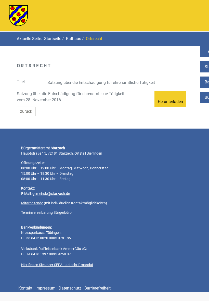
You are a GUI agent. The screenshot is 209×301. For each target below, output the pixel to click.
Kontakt (25, 288)
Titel (21, 81)
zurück (26, 111)
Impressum (45, 288)
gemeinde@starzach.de (51, 194)
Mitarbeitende (32, 203)
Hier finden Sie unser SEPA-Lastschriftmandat (57, 265)
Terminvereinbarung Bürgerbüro (46, 212)
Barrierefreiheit (97, 288)
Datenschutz (70, 288)
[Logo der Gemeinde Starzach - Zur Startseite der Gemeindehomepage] (18, 15)
